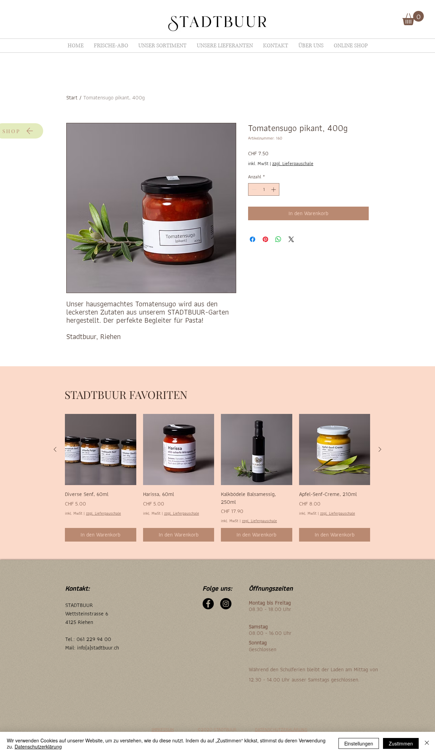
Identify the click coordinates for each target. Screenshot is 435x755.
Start (71, 97)
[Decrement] (253, 189)
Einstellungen (358, 743)
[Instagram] (225, 603)
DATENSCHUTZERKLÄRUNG (281, 729)
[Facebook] (208, 603)
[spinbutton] (264, 189)
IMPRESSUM (163, 729)
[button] (413, 18)
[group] (217, 478)
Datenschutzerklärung (38, 746)
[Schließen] (427, 743)
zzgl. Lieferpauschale (292, 163)
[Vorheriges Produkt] (55, 449)
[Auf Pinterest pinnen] (265, 239)
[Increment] (274, 189)
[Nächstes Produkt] (380, 449)
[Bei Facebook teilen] (252, 239)
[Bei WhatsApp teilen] (278, 239)
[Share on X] (291, 239)
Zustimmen (401, 743)
